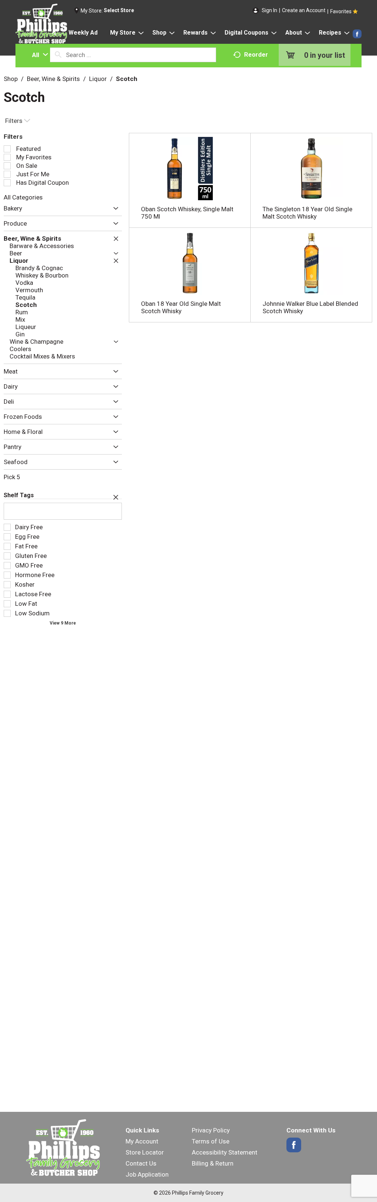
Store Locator (145, 1152)
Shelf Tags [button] (19, 495)
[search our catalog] (58, 54)
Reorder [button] (256, 54)
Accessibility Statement (224, 1152)
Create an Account (303, 10)
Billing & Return (212, 1163)
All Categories (23, 197)
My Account (142, 1141)
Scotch (126, 78)
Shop (11, 78)
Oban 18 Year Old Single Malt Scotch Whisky (181, 307)
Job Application (147, 1174)
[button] (114, 208)
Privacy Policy (211, 1130)
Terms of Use (210, 1141)
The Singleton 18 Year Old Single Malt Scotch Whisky (307, 212)
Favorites (341, 11)
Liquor (98, 78)
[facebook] (357, 33)
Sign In (269, 10)
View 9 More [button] (63, 623)
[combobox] (38, 54)
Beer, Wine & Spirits (53, 78)
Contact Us (141, 1163)
